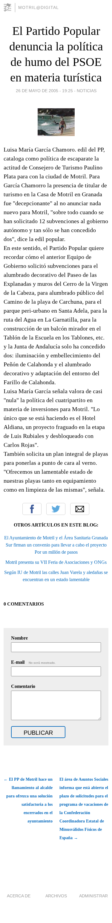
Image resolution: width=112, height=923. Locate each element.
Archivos (56, 895)
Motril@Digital (38, 7)
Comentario (23, 686)
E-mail (33, 662)
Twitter (55, 509)
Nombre (19, 637)
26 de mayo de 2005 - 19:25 (44, 90)
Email (79, 509)
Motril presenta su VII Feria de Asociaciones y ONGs (56, 562)
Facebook (32, 509)
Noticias (86, 90)
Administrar (93, 895)
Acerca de (18, 895)
